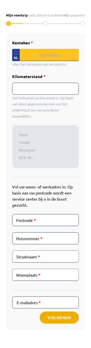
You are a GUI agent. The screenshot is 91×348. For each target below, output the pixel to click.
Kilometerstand (27, 76)
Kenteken (21, 42)
